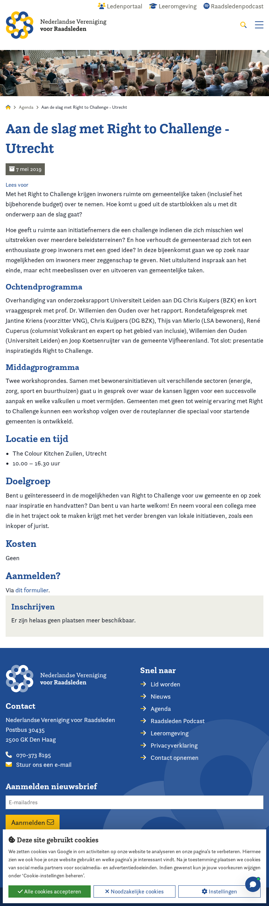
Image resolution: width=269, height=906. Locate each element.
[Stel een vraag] (253, 884)
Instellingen (222, 891)
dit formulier (31, 590)
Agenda (26, 107)
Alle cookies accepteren (52, 891)
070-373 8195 (33, 754)
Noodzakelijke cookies (136, 891)
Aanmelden (29, 822)
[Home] (56, 25)
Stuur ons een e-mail (43, 764)
